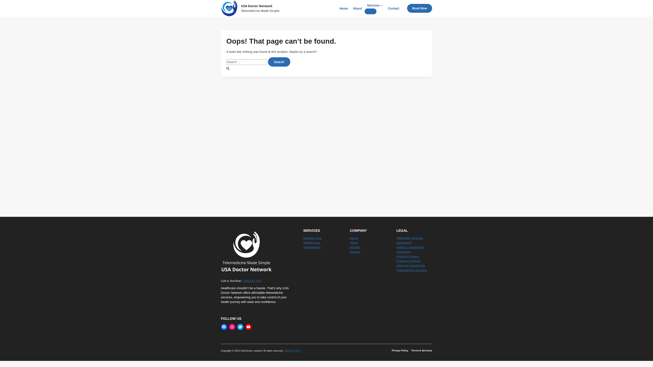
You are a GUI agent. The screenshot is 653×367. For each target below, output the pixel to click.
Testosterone (312, 247)
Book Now (419, 8)
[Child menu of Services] (370, 11)
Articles (355, 247)
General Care (312, 238)
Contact (393, 8)
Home (343, 8)
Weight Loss (311, 242)
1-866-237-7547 (252, 280)
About (357, 8)
